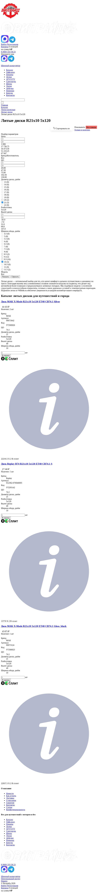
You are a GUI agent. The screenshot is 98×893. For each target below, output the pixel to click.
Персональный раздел (10, 879)
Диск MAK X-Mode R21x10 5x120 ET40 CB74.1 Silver (30, 301)
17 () (6, 192)
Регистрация (12, 44)
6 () (6, 241)
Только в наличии (82, 130)
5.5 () (6, 239)
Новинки (10, 840)
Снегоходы (11, 831)
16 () (6, 190)
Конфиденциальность (15, 810)
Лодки (9, 826)
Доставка (10, 798)
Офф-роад (10, 822)
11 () (6, 267)
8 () (6, 252)
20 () (6, 200)
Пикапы (9, 824)
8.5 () (6, 254)
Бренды (9, 843)
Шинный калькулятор (10, 66)
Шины (9, 833)
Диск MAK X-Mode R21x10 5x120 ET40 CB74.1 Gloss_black (33, 626)
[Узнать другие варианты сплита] (49, 456)
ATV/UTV (10, 829)
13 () (6, 182)
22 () (6, 205)
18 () (6, 195)
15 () (6, 187)
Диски (9, 836)
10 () (6, 262)
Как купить (11, 796)
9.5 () (7, 259)
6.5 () (6, 244)
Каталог (9, 819)
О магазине (11, 800)
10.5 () (7, 264)
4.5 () (6, 234)
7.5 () (6, 249)
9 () (6, 257)
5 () (6, 236)
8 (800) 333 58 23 (8, 52)
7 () (6, 246)
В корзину (6, 355)
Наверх (4, 881)
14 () (6, 184)
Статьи (9, 807)
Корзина (4, 47)
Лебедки (10, 838)
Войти (4, 44)
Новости (10, 793)
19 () (6, 197)
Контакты (10, 805)
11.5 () (7, 269)
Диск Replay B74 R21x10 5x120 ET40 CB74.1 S (26, 463)
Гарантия (10, 803)
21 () (6, 202)
